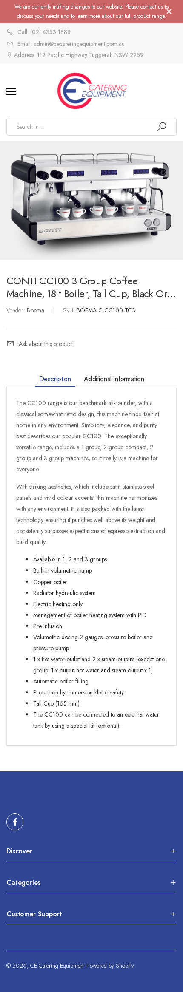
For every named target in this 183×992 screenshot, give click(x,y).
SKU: (70, 310)
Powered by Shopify (110, 965)
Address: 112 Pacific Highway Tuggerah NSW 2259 (78, 55)
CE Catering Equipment (57, 965)
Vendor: (16, 310)
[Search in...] (162, 127)
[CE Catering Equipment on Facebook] (14, 821)
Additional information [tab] (114, 379)
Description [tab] (55, 379)
